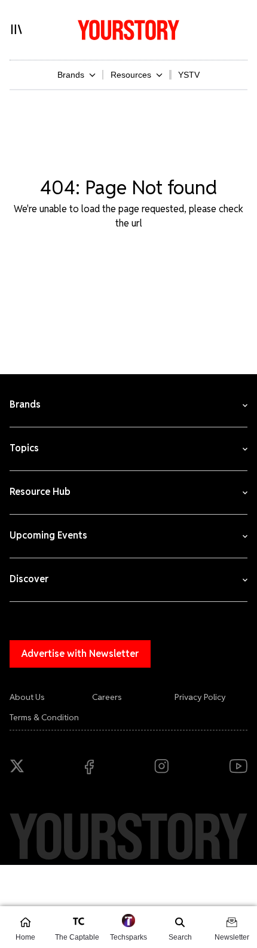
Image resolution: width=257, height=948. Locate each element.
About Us (27, 697)
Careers (107, 697)
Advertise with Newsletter (80, 653)
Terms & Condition (44, 717)
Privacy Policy (200, 697)
